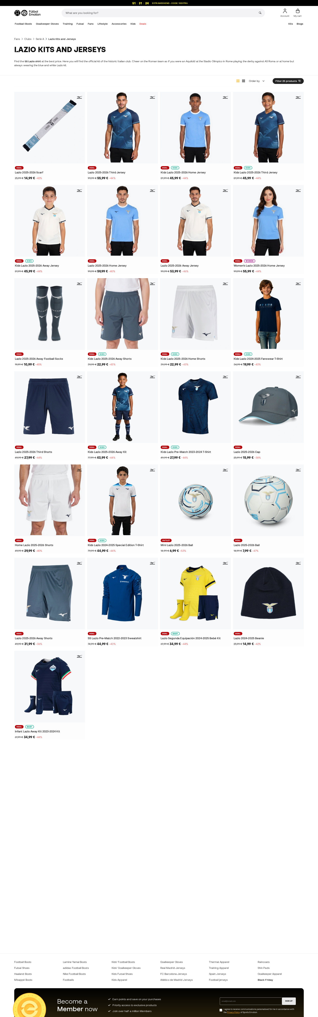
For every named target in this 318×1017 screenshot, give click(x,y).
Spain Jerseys (217, 973)
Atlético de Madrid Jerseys (176, 979)
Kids (133, 23)
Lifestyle (103, 23)
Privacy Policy (233, 1012)
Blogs (300, 23)
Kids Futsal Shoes (122, 973)
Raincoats (264, 961)
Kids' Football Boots (123, 961)
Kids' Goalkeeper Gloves (126, 967)
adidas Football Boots (76, 967)
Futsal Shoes (21, 967)
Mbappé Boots (23, 979)
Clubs (27, 38)
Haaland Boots (23, 973)
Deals (142, 23)
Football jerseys (218, 979)
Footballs (68, 979)
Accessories (119, 23)
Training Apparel (219, 967)
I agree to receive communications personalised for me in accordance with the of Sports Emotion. (259, 1010)
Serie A (40, 38)
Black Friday (265, 979)
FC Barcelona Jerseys (173, 973)
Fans (91, 23)
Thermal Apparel (219, 961)
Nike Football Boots (74, 973)
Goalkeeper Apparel (270, 973)
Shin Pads (264, 967)
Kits (290, 23)
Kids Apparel (119, 979)
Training (68, 23)
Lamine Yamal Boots (75, 961)
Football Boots (23, 23)
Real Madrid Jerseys (172, 967)
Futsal (80, 23)
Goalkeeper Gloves (47, 23)
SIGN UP (288, 1001)
